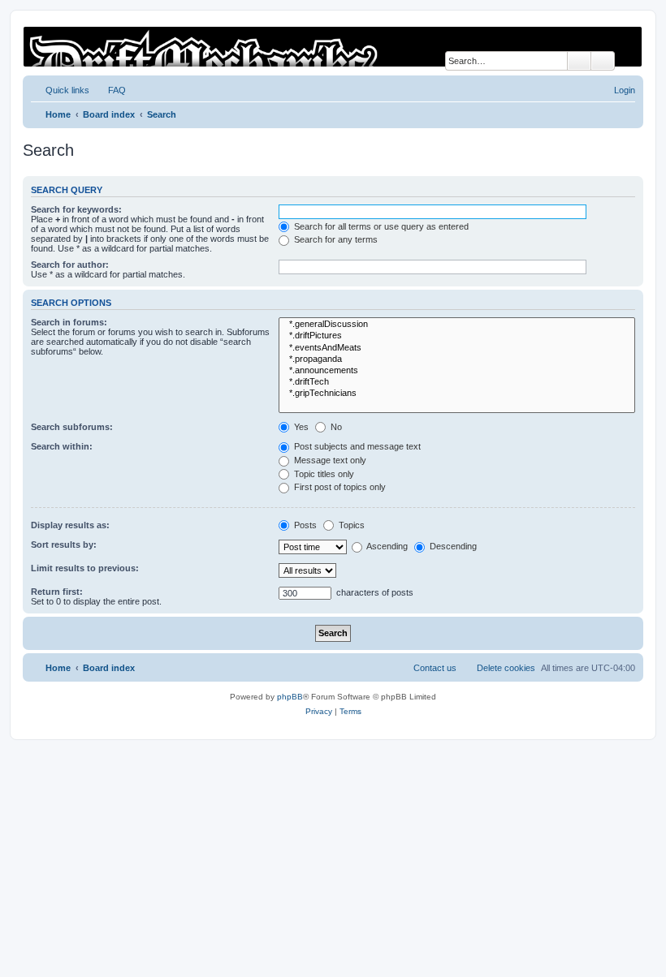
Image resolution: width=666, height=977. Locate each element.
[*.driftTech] (457, 382)
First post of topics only (339, 487)
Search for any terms (335, 239)
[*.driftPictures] (457, 336)
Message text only (329, 460)
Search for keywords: (76, 209)
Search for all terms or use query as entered (380, 226)
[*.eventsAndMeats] (457, 348)
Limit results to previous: (85, 568)
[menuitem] (109, 90)
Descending (452, 546)
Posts (304, 525)
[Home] (332, 47)
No (335, 427)
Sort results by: (64, 544)
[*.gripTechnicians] (457, 393)
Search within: (62, 446)
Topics (350, 525)
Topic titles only (323, 474)
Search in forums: (69, 322)
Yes (300, 427)
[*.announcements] (457, 371)
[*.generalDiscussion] (457, 324)
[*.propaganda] (457, 359)
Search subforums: (72, 427)
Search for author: (70, 264)
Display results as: (70, 525)
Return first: (57, 591)
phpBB (290, 696)
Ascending (386, 546)
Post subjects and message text (356, 446)
